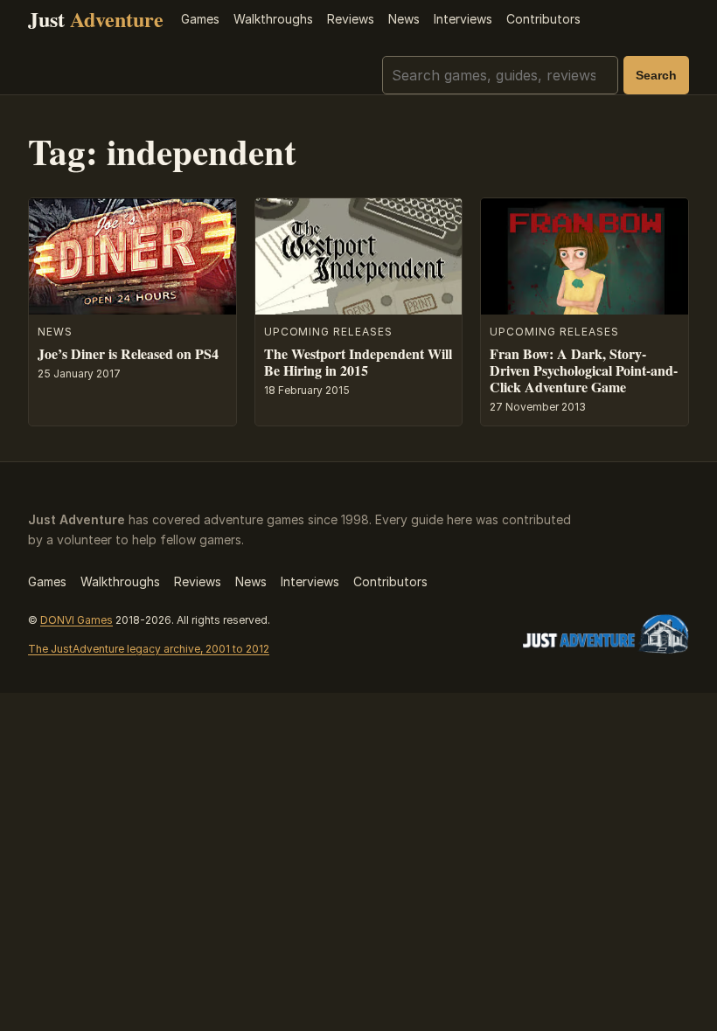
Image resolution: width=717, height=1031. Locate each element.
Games (200, 18)
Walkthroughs (273, 18)
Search (656, 75)
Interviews (463, 18)
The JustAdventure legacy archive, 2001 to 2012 (148, 648)
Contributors (543, 18)
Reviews (350, 18)
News (404, 18)
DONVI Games (76, 619)
